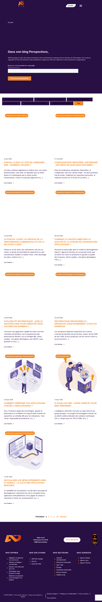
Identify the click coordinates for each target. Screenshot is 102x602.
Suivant (63, 517)
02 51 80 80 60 (72, 540)
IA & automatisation (11, 103)
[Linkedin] (94, 542)
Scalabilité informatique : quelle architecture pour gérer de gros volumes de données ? (23, 323)
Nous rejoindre (51, 598)
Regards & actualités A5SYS (61, 103)
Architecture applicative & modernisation (17, 99)
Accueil (10, 22)
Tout (78, 103)
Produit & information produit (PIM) (35, 103)
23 (57, 517)
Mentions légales (52, 594)
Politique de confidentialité (68, 594)
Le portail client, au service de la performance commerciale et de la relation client (24, 242)
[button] (81, 6)
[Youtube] (94, 536)
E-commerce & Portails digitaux (79, 99)
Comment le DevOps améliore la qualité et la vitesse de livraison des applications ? (75, 242)
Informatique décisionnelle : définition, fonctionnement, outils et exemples (75, 323)
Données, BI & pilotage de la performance (50, 99)
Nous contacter (84, 594)
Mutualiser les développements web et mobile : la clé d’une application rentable (25, 482)
